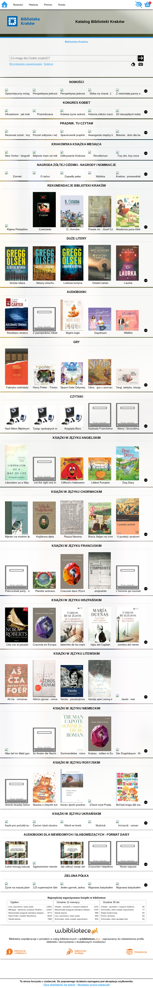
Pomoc (48, 4)
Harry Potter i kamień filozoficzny (22, 916)
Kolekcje (48, 64)
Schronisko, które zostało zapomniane (71, 919)
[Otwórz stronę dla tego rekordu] (17, 90)
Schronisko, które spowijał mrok (114, 919)
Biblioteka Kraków (76, 41)
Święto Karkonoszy (109, 913)
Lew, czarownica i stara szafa (20, 907)
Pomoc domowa (108, 916)
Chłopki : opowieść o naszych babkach (71, 907)
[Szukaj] (141, 58)
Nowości (18, 4)
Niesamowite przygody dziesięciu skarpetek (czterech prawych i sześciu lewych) (42, 913)
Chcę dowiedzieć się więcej (59, 984)
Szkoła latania (14, 919)
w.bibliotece (88, 938)
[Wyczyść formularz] (133, 64)
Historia (33, 4)
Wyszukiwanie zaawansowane (25, 64)
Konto (61, 4)
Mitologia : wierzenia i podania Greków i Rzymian (29, 910)
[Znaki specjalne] (141, 64)
